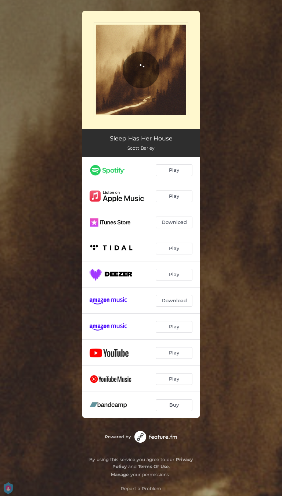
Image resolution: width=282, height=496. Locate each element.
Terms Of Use (153, 466)
